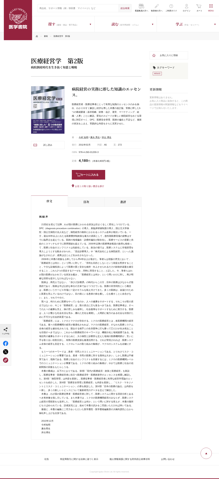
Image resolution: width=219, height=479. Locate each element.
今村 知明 (83, 137)
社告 (46, 459)
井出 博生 (106, 137)
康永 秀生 (95, 137)
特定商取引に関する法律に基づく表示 (79, 459)
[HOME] (37, 36)
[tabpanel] (48, 110)
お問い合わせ (168, 459)
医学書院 (18, 20)
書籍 (46, 36)
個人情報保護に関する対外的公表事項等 (130, 459)
